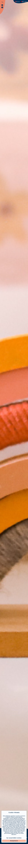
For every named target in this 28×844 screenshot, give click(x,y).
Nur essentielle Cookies (13, 838)
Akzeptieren (14, 841)
